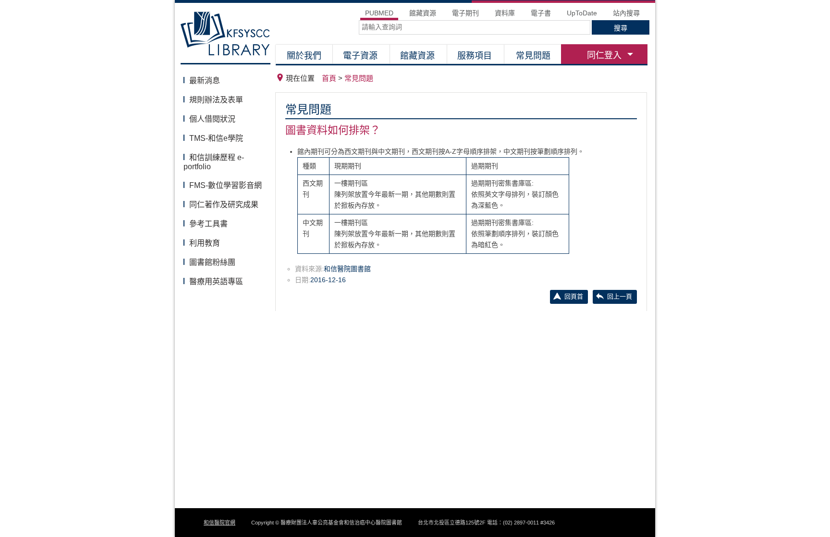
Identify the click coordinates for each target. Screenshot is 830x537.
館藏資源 (417, 56)
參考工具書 (208, 224)
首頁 (329, 78)
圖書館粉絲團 (212, 262)
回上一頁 (619, 296)
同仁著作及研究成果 (223, 204)
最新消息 (204, 80)
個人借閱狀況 (212, 119)
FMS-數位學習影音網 (225, 185)
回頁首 (573, 296)
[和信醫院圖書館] (225, 36)
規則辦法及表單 (216, 100)
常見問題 (533, 56)
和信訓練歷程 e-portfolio (213, 162)
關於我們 (304, 56)
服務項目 (474, 56)
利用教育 (204, 243)
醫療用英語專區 (216, 281)
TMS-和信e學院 (216, 138)
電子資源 (360, 56)
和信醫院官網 (219, 522)
